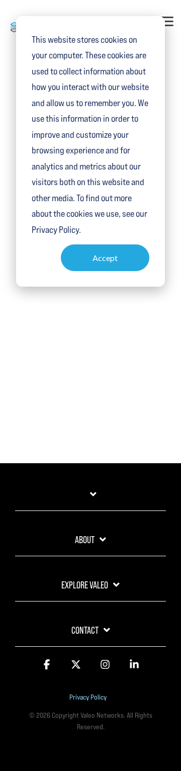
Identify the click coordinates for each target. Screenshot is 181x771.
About (85, 539)
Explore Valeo (84, 584)
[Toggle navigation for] (90, 499)
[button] (166, 21)
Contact (85, 630)
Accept (105, 258)
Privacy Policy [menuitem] (88, 697)
